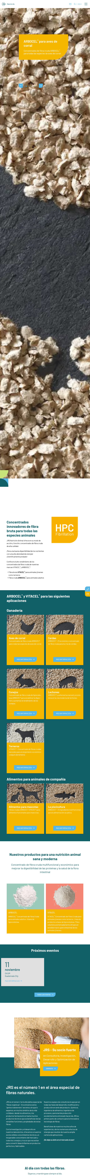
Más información (24, 659)
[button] (86, 4)
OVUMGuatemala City (11, 974)
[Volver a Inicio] (8, 4)
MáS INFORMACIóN (12, 981)
